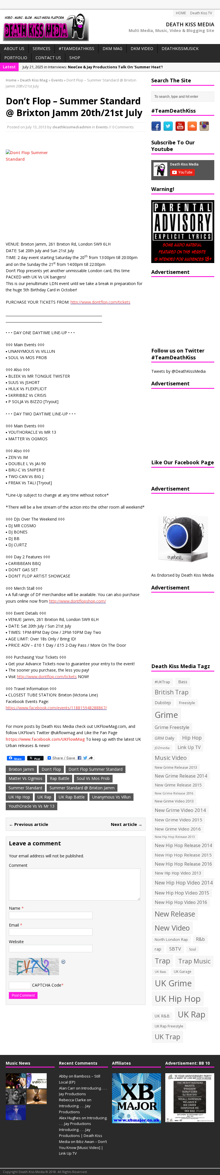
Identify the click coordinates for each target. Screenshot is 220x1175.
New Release (175, 914)
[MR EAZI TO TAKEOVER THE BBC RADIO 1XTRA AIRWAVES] (37, 1101)
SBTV (175, 949)
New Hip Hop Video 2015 (182, 893)
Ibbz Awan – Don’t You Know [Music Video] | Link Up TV (83, 1147)
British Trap (171, 692)
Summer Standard (25, 787)
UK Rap (44, 797)
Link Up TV (189, 747)
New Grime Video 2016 (178, 829)
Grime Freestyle (172, 727)
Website (16, 941)
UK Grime (173, 983)
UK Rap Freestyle (169, 1026)
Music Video (171, 758)
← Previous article (28, 824)
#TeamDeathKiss (76, 48)
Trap (162, 960)
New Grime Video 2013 (174, 801)
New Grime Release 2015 (178, 785)
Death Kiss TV (201, 13)
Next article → (126, 824)
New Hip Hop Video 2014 (184, 882)
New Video (172, 928)
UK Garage (182, 971)
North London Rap (171, 939)
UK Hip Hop (19, 797)
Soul (192, 949)
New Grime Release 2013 (176, 767)
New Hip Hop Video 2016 (181, 902)
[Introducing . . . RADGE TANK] (16, 1101)
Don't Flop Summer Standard (95, 769)
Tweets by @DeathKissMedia (178, 371)
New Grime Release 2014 (181, 776)
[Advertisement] (185, 311)
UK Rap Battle (72, 797)
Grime (166, 714)
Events (102, 127)
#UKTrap (162, 681)
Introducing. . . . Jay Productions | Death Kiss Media (80, 1135)
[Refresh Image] (63, 961)
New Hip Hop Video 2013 (178, 873)
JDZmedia (162, 748)
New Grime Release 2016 (174, 793)
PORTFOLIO (15, 57)
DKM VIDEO (142, 48)
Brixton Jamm (21, 769)
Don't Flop (51, 769)
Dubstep (163, 702)
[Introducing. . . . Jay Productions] (16, 1085)
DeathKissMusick (180, 48)
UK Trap (167, 1036)
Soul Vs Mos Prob (93, 778)
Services (41, 48)
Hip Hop (192, 737)
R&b (200, 939)
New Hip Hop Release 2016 (183, 864)
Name (15, 908)
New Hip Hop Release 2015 (183, 855)
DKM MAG (112, 48)
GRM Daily (164, 738)
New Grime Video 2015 (178, 819)
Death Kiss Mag (34, 80)
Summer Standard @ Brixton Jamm (82, 787)
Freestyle (187, 702)
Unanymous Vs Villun (111, 797)
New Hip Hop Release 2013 (175, 837)
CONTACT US (48, 57)
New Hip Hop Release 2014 (183, 845)
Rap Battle (59, 778)
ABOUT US (14, 48)
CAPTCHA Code (46, 985)
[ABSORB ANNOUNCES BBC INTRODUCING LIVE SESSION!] (37, 1085)
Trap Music (194, 961)
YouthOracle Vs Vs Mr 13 (31, 806)
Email (14, 925)
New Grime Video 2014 (180, 810)
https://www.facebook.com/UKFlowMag (45, 739)
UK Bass (160, 972)
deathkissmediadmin (71, 127)
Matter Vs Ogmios (25, 778)
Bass (182, 681)
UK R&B (162, 1016)
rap (158, 949)
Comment (18, 865)
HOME (181, 13)
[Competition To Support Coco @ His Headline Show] (16, 1117)
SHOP (74, 57)
